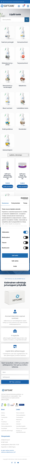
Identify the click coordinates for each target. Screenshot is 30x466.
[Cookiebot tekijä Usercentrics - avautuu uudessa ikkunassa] (21, 198)
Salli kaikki (15, 255)
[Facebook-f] (12, 462)
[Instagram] (15, 462)
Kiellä (15, 266)
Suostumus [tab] (5, 203)
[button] (28, 6)
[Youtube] (18, 462)
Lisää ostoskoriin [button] (8, 186)
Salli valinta (15, 261)
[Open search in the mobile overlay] (15, 19)
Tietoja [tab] (25, 203)
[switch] (25, 237)
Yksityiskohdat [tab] (15, 203)
